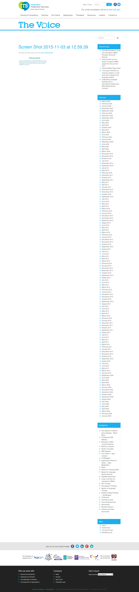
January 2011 (106, 349)
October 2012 (106, 299)
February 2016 (107, 211)
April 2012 (105, 313)
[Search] (109, 4)
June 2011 (105, 337)
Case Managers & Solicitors (29, 579)
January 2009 (106, 387)
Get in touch (59, 579)
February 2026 (107, 103)
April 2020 (105, 149)
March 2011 (106, 344)
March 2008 (106, 411)
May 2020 (105, 146)
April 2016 (105, 206)
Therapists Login (60, 582)
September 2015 (107, 220)
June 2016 (105, 201)
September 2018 (107, 165)
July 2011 (105, 335)
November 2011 (107, 325)
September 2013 (107, 275)
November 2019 (107, 156)
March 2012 (106, 316)
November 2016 (107, 192)
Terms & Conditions (38, 589)
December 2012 (107, 294)
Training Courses (107, 500)
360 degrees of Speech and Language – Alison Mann (109, 432)
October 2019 (106, 158)
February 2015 (107, 235)
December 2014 (107, 239)
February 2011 (107, 347)
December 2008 (107, 390)
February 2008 (107, 413)
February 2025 (107, 113)
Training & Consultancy (29, 15)
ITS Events (105, 497)
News (84, 4)
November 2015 (107, 218)
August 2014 (106, 249)
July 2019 (105, 161)
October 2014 (106, 244)
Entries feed (106, 528)
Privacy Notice (49, 589)
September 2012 (107, 301)
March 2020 (106, 151)
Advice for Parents (107, 446)
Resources (91, 15)
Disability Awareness (108, 476)
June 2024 (105, 120)
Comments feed (107, 530)
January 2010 (106, 373)
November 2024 (107, 115)
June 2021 (105, 134)
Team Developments (108, 502)
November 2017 (107, 175)
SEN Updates (106, 451)
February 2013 (107, 289)
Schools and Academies (28, 574)
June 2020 (105, 144)
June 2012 (105, 308)
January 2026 (106, 106)
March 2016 (106, 208)
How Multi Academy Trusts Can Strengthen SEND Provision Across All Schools (111, 53)
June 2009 (105, 378)
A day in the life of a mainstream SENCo (108, 480)
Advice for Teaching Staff (109, 469)
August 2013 (106, 277)
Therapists (80, 15)
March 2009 (106, 385)
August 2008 (106, 399)
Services (44, 15)
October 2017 (106, 177)
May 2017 (105, 182)
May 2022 (105, 130)
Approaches (68, 15)
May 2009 (105, 380)
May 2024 (105, 123)
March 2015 (106, 232)
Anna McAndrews (47, 53)
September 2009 (107, 375)
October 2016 (106, 194)
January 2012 (106, 320)
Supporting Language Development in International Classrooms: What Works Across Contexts (110, 83)
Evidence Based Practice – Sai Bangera (109, 494)
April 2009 (105, 382)
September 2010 (107, 359)
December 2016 (107, 189)
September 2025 (107, 111)
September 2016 (107, 196)
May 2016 (105, 204)
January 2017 (106, 187)
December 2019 (107, 154)
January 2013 (106, 292)
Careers (102, 15)
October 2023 (106, 127)
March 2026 (106, 101)
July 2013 (105, 280)
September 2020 (107, 142)
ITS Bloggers (105, 458)
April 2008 (105, 409)
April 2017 (105, 185)
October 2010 (106, 356)
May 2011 (105, 339)
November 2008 (107, 392)
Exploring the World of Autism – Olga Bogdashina (109, 462)
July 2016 (105, 199)
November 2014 (107, 242)
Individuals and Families (28, 577)
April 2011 (105, 342)
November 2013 (107, 270)
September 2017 (107, 180)
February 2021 (107, 137)
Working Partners (107, 507)
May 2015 (105, 227)
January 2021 (106, 139)
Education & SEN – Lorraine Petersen (107, 443)
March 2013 (106, 287)
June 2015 (105, 225)
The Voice (88, 38)
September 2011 (107, 330)
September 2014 (107, 247)
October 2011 (106, 328)
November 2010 (107, 354)
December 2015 (107, 216)
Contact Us (112, 15)
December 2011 (107, 323)
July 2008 (105, 401)
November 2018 (107, 163)
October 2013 (106, 273)
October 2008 (106, 394)
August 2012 (106, 304)
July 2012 (105, 306)
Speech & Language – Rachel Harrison (109, 473)
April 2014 (105, 258)
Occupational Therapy (109, 486)
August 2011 (106, 332)
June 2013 (105, 282)
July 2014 (105, 251)
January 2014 (106, 266)
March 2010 (106, 370)
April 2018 (105, 170)
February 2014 (107, 263)
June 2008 (105, 404)
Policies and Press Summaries (107, 510)
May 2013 (105, 285)
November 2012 (107, 297)
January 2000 (106, 416)
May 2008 (105, 406)
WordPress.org (107, 532)
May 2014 (105, 256)
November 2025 (107, 108)
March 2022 (106, 132)
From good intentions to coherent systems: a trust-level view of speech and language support (111, 73)
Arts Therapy (105, 483)
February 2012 (107, 318)
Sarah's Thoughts (107, 449)
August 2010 (106, 361)
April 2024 (105, 125)
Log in (104, 525)
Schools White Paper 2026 (111, 68)
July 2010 (105, 363)
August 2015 (106, 223)
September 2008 (107, 397)
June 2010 (105, 366)
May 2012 (105, 311)
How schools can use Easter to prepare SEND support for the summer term (110, 62)
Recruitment (105, 504)
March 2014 (106, 261)
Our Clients (55, 15)
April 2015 (105, 230)
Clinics (90, 4)
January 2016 (106, 213)
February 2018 (107, 173)
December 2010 (107, 351)
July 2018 (105, 168)
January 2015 (106, 237)
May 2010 (105, 368)
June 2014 (105, 254)
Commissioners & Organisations (30, 582)
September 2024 (107, 118)
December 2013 (107, 268)
